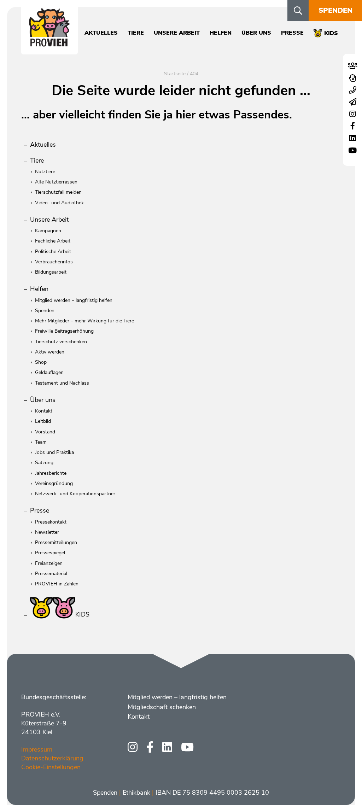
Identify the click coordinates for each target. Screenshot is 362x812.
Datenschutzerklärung (52, 758)
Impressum (36, 749)
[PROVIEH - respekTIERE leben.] (49, 43)
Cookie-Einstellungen (51, 767)
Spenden (335, 10)
